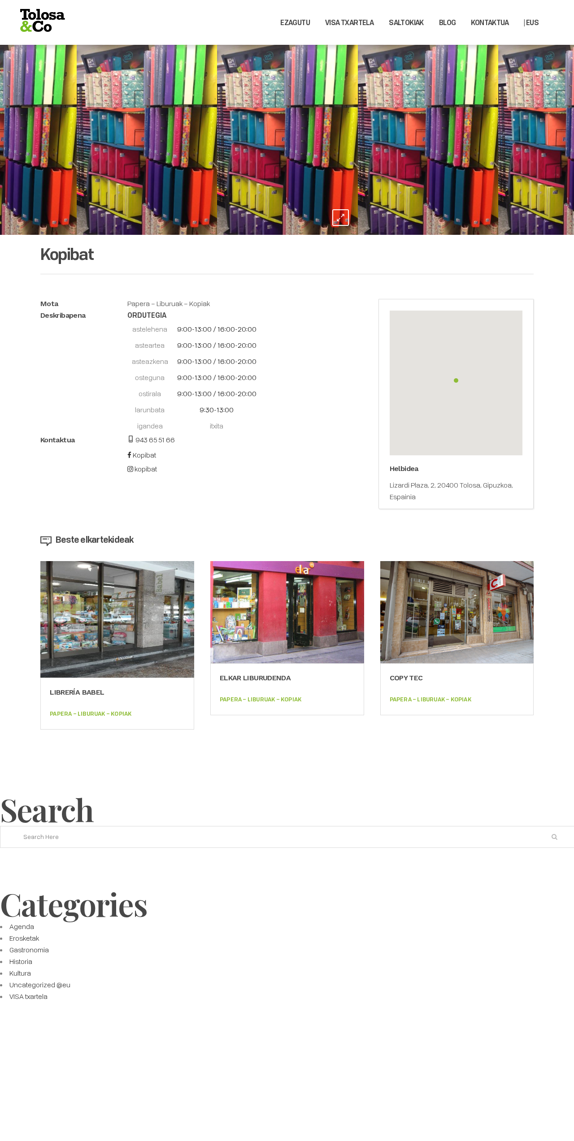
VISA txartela (28, 996)
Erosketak (24, 938)
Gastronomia (29, 949)
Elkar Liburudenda (255, 678)
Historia (20, 961)
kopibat (145, 468)
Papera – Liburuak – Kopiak (168, 303)
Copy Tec (406, 678)
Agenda (21, 926)
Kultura (20, 972)
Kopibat (143, 454)
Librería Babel (77, 692)
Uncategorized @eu (39, 984)
